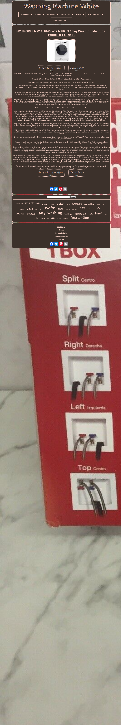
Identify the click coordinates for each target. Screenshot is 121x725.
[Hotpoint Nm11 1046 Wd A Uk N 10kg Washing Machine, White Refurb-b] (61, 51)
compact (22, 209)
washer (45, 204)
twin (36, 209)
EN (60, 239)
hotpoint (31, 213)
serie (41, 209)
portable (51, 218)
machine (32, 203)
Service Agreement (61, 236)
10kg (42, 213)
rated (98, 208)
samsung (77, 203)
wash (98, 204)
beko (60, 203)
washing (55, 213)
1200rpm (68, 214)
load (52, 204)
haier (104, 204)
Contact (61, 230)
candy (68, 204)
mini (106, 214)
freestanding (80, 217)
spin (19, 203)
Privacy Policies (61, 233)
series (43, 218)
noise (36, 218)
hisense (68, 209)
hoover (20, 213)
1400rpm (85, 208)
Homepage (61, 227)
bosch (98, 213)
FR (63, 239)
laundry (65, 218)
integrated (80, 213)
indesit (30, 209)
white (50, 208)
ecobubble (89, 204)
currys (74, 209)
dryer (60, 208)
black (59, 218)
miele (90, 214)
